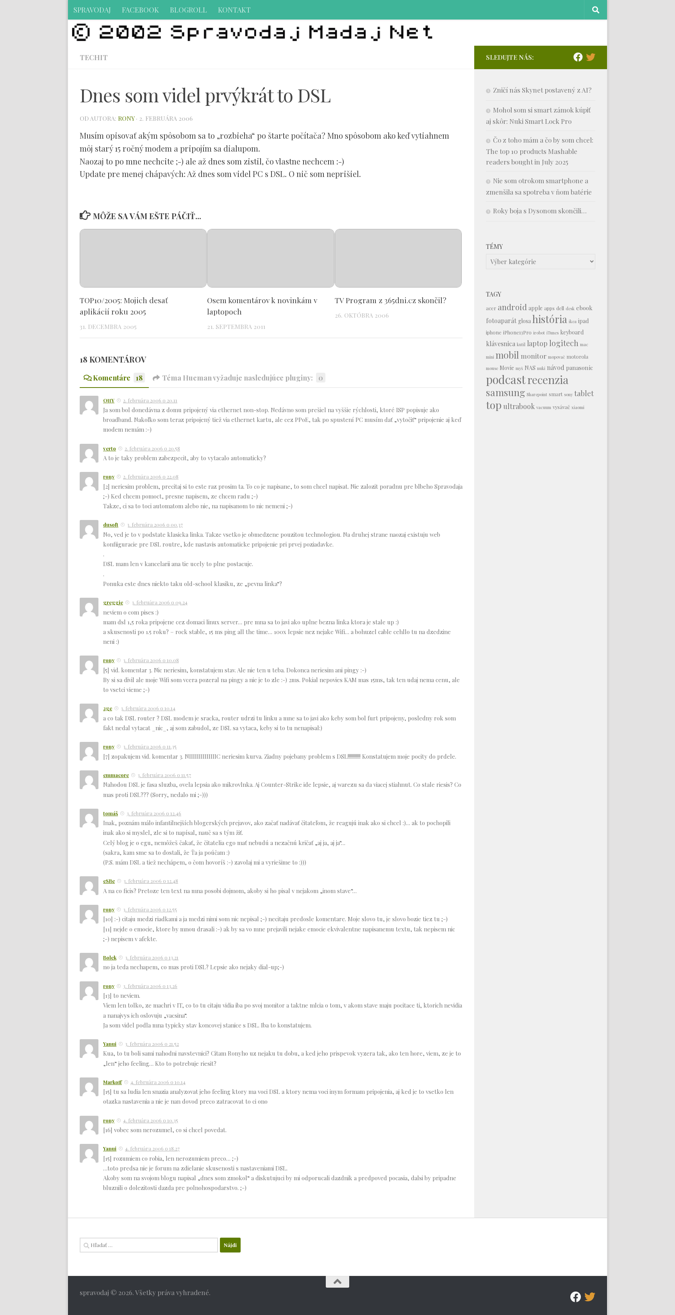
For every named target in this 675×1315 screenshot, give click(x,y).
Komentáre (118, 377)
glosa (524, 321)
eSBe (109, 880)
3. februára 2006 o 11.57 (164, 775)
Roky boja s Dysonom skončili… (540, 210)
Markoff (112, 1082)
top (494, 405)
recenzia (547, 379)
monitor (533, 355)
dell (560, 308)
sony (568, 394)
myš (519, 368)
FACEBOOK (140, 9)
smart (555, 394)
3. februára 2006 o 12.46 (154, 813)
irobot (539, 333)
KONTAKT (234, 9)
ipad (583, 321)
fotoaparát (501, 320)
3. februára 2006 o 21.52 (152, 1043)
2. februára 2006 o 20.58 (152, 448)
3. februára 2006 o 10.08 (151, 660)
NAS (530, 368)
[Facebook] (578, 57)
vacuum (543, 407)
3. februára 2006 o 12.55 (150, 909)
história (549, 318)
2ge (107, 708)
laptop (537, 343)
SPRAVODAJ (92, 9)
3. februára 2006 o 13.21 (152, 957)
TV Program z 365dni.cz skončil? (390, 300)
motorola (577, 356)
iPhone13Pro (517, 332)
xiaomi (577, 407)
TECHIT (94, 57)
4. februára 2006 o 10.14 (158, 1082)
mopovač (556, 357)
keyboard (572, 332)
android (512, 307)
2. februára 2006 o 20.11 (150, 400)
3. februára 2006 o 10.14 (148, 708)
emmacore (116, 775)
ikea (573, 321)
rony (126, 118)
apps (549, 308)
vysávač (561, 407)
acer (491, 308)
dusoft (110, 524)
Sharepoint (537, 394)
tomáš (110, 813)
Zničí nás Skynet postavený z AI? (542, 90)
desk (570, 308)
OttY (108, 400)
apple (536, 308)
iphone (494, 332)
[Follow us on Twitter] (590, 57)
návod (555, 367)
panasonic (579, 368)
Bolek (109, 957)
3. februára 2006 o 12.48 (150, 880)
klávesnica (500, 343)
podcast (506, 379)
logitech (564, 343)
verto (109, 448)
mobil (507, 355)
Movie (507, 368)
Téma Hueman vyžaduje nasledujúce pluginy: (242, 377)
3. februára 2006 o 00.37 (155, 524)
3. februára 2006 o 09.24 (160, 602)
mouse (492, 368)
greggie (113, 602)
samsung (505, 392)
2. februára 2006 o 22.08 (151, 476)
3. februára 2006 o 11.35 (150, 746)
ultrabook (519, 406)
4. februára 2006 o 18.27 (152, 1148)
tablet (584, 393)
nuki (541, 368)
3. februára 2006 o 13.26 (150, 986)
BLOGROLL (188, 9)
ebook (584, 308)
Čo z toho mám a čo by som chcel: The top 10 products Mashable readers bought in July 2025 (539, 151)
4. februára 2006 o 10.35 (150, 1120)
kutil (521, 344)
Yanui (109, 1043)
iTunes (552, 333)
